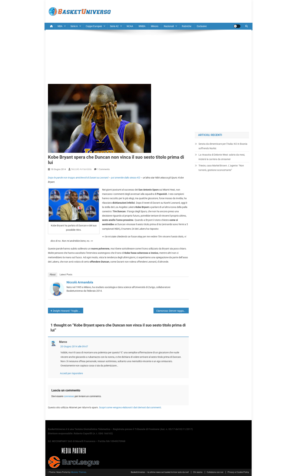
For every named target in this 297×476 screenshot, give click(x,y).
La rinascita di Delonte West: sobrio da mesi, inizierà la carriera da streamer (222, 157)
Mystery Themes (78, 472)
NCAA (130, 26)
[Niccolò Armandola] (57, 288)
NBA (60, 26)
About (53, 274)
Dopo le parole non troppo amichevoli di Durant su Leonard (78, 177)
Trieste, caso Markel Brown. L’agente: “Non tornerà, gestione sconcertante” (221, 167)
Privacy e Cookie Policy (238, 472)
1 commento (103, 169)
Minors (154, 26)
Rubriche (186, 26)
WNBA (142, 26)
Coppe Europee (94, 26)
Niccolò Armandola (81, 169)
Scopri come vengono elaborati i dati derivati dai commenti (130, 407)
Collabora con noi (215, 472)
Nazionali (169, 26)
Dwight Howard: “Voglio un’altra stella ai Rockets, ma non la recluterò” (68, 310)
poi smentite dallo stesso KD (125, 177)
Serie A (74, 26)
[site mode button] (237, 26)
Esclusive (202, 26)
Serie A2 (114, 26)
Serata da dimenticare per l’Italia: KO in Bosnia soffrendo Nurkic (223, 146)
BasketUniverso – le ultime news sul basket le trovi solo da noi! (160, 472)
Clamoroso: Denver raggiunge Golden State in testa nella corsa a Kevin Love (172, 310)
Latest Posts (66, 274)
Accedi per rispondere (71, 373)
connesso (69, 396)
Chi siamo (197, 472)
